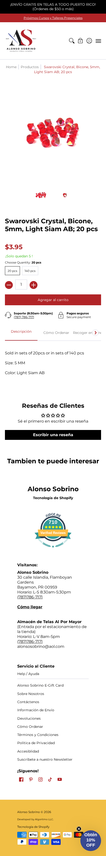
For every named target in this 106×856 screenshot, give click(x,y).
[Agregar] (33, 285)
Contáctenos (28, 702)
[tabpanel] (53, 365)
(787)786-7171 (30, 597)
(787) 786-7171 (24, 317)
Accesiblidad (28, 751)
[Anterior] (10, 332)
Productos (30, 67)
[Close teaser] (78, 828)
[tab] (21, 333)
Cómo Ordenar (30, 726)
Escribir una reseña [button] (53, 434)
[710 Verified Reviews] (53, 550)
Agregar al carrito (53, 300)
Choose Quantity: (23, 262)
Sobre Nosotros (30, 694)
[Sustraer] (9, 285)
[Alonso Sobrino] (21, 40)
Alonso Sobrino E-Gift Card (40, 685)
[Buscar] (71, 40)
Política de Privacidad (36, 743)
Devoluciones (29, 718)
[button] (80, 40)
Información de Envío (35, 710)
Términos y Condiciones (37, 735)
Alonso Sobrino (28, 812)
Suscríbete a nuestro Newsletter (44, 759)
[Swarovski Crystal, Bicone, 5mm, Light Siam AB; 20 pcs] (41, 195)
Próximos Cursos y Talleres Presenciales (53, 18)
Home (11, 67)
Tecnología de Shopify (53, 498)
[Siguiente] (95, 332)
